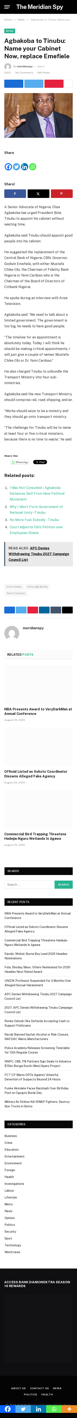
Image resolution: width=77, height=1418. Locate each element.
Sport (8, 1238)
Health (9, 1177)
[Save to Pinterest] (62, 193)
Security (10, 1231)
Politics (9, 1224)
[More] (69, 1409)
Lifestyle (10, 1197)
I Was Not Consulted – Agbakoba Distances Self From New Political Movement (37, 493)
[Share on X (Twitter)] (33, 84)
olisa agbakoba (37, 586)
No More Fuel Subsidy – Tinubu (34, 520)
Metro (8, 1204)
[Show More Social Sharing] (69, 84)
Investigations (14, 1183)
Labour (9, 1190)
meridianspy (25, 66)
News (9, 31)
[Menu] (7, 7)
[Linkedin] (24, 163)
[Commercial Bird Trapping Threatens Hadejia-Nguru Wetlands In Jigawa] (38, 809)
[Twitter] (16, 163)
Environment (13, 1163)
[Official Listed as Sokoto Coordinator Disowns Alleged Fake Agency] (38, 746)
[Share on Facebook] (13, 84)
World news (12, 1252)
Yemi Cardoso (15, 593)
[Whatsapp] (32, 163)
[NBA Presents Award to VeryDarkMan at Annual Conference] (38, 684)
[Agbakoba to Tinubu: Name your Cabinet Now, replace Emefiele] (38, 115)
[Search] (72, 7)
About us (18, 1388)
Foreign (9, 1170)
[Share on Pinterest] (54, 84)
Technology (12, 1245)
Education (11, 1149)
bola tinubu (14, 586)
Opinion (9, 1218)
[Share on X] (38, 193)
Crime (8, 1142)
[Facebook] (8, 163)
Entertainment (14, 1156)
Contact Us (39, 1388)
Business (10, 1136)
